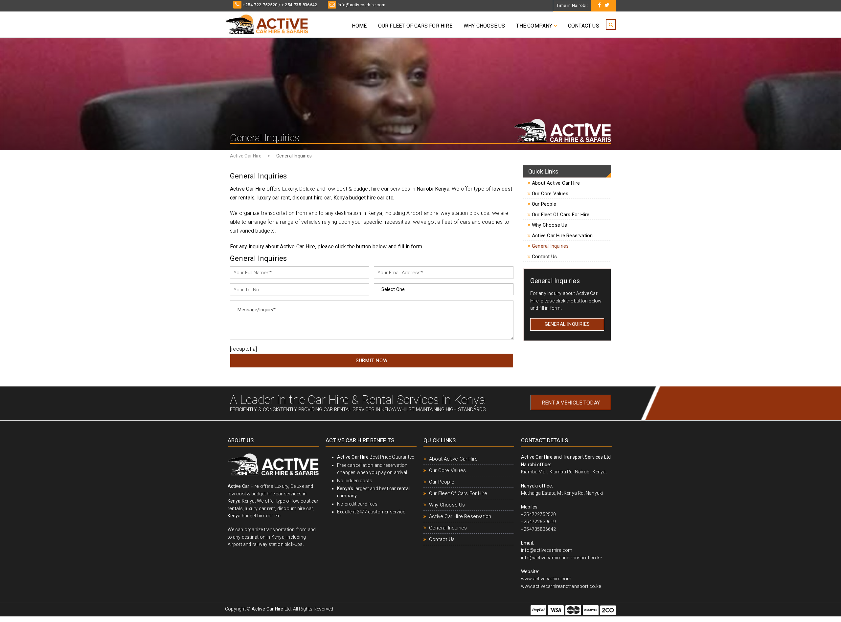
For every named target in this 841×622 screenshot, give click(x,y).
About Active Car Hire (555, 183)
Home (359, 26)
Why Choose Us (484, 26)
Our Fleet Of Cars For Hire (415, 26)
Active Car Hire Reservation (562, 235)
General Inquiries (550, 246)
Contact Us (583, 26)
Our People (543, 204)
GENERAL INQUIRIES (567, 324)
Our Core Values (549, 194)
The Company (534, 26)
